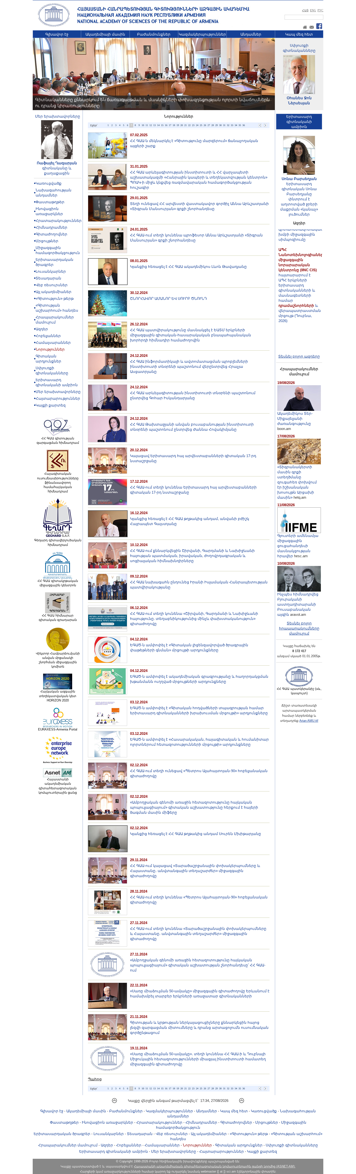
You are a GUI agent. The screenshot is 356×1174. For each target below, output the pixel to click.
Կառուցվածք (49, 183)
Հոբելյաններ (48, 336)
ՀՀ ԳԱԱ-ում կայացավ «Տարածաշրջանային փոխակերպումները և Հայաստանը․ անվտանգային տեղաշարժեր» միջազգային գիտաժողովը (195, 871)
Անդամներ (250, 34)
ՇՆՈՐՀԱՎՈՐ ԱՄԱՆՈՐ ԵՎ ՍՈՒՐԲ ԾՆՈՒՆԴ (168, 298)
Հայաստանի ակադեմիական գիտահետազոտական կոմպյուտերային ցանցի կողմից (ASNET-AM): (214, 1166)
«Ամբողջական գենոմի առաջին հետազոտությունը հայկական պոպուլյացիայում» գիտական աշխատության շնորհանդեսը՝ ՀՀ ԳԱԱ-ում (197, 965)
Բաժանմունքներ (153, 34)
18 (174, 125)
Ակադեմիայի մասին (105, 34)
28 (212, 125)
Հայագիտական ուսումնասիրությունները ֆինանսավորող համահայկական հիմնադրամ (57, 482)
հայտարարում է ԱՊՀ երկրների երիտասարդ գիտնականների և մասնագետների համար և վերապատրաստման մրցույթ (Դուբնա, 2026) (302, 266)
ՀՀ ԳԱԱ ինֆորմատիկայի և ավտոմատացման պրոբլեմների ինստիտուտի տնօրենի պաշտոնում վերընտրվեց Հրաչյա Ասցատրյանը (189, 366)
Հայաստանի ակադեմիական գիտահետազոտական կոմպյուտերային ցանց (58, 785)
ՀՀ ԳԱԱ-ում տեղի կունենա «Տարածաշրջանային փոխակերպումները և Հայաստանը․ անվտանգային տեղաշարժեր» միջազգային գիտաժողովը (198, 933)
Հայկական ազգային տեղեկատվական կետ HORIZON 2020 (57, 696)
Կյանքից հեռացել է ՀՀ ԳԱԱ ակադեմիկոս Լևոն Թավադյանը (188, 266)
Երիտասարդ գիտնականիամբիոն (299, 121)
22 (189, 125)
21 (185, 125)
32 (228, 125)
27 (209, 125)
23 (193, 125)
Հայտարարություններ (58, 398)
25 (201, 125)
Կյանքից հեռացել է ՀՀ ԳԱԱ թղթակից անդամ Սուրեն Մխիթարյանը (195, 834)
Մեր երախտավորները (57, 116)
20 (181, 125)
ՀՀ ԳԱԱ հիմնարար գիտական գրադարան (58, 618)
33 (232, 125)
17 (170, 125)
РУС (320, 10)
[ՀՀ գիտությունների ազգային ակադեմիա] (53, 26)
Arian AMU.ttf (308, 720)
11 (147, 125)
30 (220, 125)
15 (162, 125)
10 (143, 125)
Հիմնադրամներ (51, 227)
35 (240, 125)
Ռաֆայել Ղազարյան (57, 163)
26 (205, 125)
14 (158, 125)
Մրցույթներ (47, 241)
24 (197, 125)
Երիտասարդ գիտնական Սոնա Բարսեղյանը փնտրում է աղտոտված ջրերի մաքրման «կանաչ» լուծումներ (299, 199)
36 (243, 125)
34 (236, 125)
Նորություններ (50, 349)
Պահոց (95, 1079)
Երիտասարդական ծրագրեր (62, 1134)
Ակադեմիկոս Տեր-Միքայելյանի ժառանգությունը (295, 418)
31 (224, 125)
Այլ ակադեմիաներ (53, 292)
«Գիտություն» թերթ (55, 298)
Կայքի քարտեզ (51, 405)
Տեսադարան (48, 278)
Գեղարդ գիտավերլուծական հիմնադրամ (57, 542)
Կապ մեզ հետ (299, 34)
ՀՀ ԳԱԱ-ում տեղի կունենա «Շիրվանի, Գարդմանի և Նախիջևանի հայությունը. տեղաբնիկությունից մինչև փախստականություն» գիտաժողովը (194, 618)
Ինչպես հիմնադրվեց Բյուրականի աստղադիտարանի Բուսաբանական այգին (297, 604)
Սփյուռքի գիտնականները (292, 1145)
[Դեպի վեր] (114, 1102)
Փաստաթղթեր (50, 202)
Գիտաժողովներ (51, 234)
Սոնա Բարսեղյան (299, 179)
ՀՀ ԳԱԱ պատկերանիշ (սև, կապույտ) (299, 691)
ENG (313, 10)
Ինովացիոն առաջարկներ (107, 1122)
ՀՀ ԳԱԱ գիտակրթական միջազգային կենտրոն (58, 583)
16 (166, 125)
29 (216, 125)
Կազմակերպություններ (202, 34)
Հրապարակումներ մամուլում (68, 1145)
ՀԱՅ (305, 10)
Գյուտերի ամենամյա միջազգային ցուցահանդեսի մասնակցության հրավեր (297, 546)
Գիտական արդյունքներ (239, 1145)
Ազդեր (42, 329)
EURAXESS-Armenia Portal (57, 729)
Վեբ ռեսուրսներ (52, 285)
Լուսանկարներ (51, 271)
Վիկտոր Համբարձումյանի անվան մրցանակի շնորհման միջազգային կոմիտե (58, 660)
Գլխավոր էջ (56, 34)
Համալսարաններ (53, 342)
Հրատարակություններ (59, 220)
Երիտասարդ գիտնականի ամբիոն (113, 1151)
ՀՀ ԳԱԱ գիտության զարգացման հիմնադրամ (58, 440)
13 (154, 125)
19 (178, 125)
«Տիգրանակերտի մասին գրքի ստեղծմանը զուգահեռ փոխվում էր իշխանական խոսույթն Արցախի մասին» (297, 482)
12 (150, 125)
